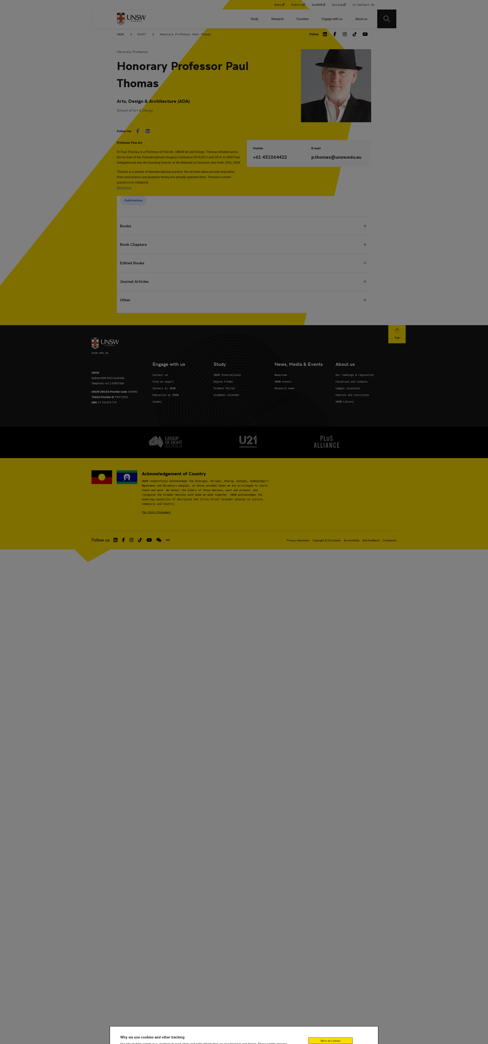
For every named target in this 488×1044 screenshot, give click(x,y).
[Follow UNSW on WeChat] (159, 540)
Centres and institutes (352, 395)
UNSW (120, 34)
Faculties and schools (352, 381)
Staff (141, 34)
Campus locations (348, 388)
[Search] (386, 19)
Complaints (389, 540)
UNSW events (282, 381)
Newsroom (280, 375)
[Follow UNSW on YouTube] (149, 540)
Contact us (160, 375)
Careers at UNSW (163, 388)
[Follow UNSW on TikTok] (140, 540)
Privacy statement (298, 540)
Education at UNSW (165, 395)
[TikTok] (355, 34)
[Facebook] (335, 34)
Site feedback (371, 540)
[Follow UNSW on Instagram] (131, 540)
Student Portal (224, 388)
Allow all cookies (330, 1040)
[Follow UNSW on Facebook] (123, 540)
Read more (124, 188)
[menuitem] (254, 18)
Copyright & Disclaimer (326, 540)
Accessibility (351, 540)
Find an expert (163, 381)
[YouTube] (365, 34)
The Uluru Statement (156, 512)
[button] (397, 334)
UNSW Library (345, 401)
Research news (284, 388)
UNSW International (227, 375)
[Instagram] (345, 34)
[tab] (133, 200)
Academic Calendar (226, 395)
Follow (314, 34)
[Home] (131, 19)
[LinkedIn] (325, 34)
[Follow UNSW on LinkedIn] (115, 540)
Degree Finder (223, 381)
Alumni (157, 401)
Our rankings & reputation (355, 375)
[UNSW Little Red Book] (167, 540)
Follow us (101, 540)
